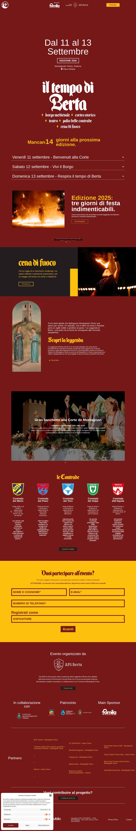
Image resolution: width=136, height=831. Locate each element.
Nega (27, 825)
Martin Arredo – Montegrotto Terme (81, 764)
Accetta (10, 825)
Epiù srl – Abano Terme (42, 769)
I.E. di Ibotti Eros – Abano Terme (80, 743)
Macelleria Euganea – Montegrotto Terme (83, 750)
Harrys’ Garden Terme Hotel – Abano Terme (119, 754)
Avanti (68, 629)
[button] (50, 795)
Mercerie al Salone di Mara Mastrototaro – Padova (80, 772)
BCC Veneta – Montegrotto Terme (46, 740)
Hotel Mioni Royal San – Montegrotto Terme (119, 770)
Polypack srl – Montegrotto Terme (80, 757)
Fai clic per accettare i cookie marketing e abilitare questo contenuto (68, 239)
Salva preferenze (43, 825)
